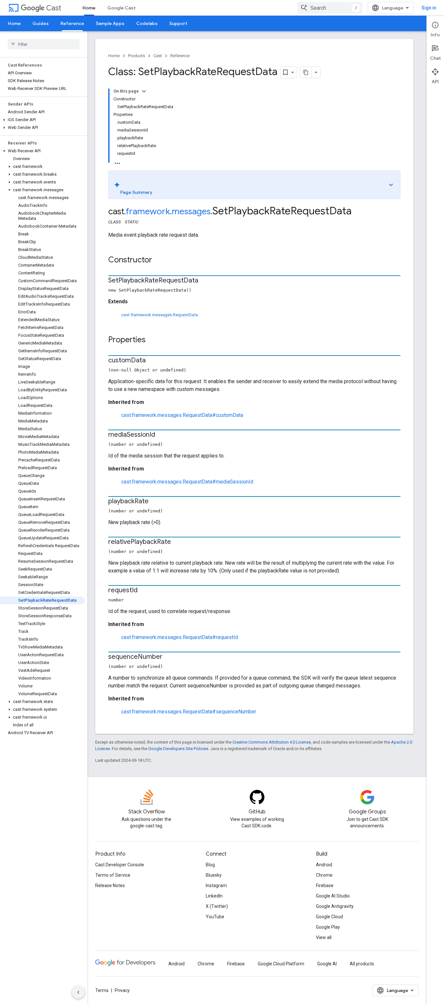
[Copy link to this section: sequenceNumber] (169, 657)
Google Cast (121, 8)
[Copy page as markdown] (306, 72)
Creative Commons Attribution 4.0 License (271, 742)
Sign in (429, 7)
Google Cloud (329, 916)
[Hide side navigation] (78, 992)
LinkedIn (214, 895)
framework (148, 211)
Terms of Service (112, 875)
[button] (42, 120)
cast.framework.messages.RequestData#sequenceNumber (188, 712)
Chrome (324, 875)
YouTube (215, 916)
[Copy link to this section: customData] (152, 361)
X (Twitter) (217, 906)
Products (136, 55)
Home (89, 8)
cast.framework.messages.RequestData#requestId (179, 637)
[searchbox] (44, 44)
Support (178, 23)
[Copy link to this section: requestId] (143, 591)
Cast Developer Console (119, 864)
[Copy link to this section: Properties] (152, 340)
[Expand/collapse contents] (144, 91)
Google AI (327, 963)
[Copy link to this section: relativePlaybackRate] (177, 542)
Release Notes (110, 885)
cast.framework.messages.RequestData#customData (182, 415)
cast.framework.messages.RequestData (159, 314)
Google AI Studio (333, 895)
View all (324, 937)
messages (191, 211)
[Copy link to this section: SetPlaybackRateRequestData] (204, 281)
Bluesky (214, 875)
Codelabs (147, 23)
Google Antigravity (335, 906)
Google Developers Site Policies (178, 748)
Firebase (324, 885)
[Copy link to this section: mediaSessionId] (161, 435)
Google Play (328, 927)
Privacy (122, 990)
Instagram (216, 885)
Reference (72, 23)
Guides (41, 23)
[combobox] (329, 8)
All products (362, 963)
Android (324, 864)
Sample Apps (110, 23)
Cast (53, 8)
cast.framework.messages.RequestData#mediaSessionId (187, 482)
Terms (102, 990)
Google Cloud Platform (281, 963)
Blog (210, 864)
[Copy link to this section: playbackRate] (155, 502)
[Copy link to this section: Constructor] (158, 260)
